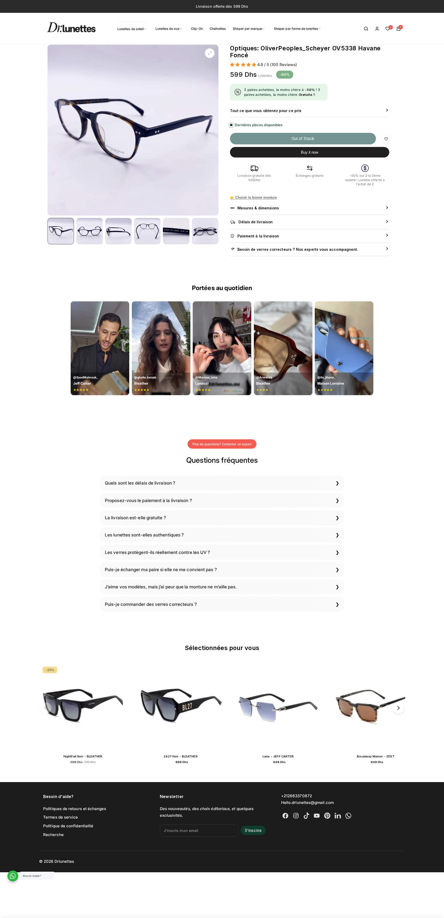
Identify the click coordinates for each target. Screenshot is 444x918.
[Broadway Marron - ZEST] (283, 707)
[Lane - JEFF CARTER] (185, 707)
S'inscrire (253, 830)
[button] (45, 708)
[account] (377, 28)
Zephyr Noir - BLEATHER (381, 756)
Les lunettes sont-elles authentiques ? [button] (144, 534)
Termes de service (60, 817)
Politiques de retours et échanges (74, 808)
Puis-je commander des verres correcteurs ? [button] (151, 604)
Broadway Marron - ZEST (283, 756)
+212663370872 (296, 795)
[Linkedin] (338, 815)
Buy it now (310, 152)
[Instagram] (296, 815)
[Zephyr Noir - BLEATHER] (381, 707)
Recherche (53, 834)
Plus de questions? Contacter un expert (222, 444)
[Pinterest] (327, 815)
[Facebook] (285, 815)
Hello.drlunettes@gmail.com (307, 802)
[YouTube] (316, 815)
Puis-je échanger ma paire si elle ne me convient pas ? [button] (161, 569)
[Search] (366, 28)
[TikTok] (306, 815)
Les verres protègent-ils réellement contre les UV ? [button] (157, 552)
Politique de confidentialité (68, 825)
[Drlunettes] (64, 28)
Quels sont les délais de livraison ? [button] (140, 483)
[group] (133, 130)
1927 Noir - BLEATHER (88, 756)
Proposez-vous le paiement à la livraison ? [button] (148, 500)
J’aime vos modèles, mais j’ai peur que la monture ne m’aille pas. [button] (171, 586)
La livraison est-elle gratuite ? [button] (135, 517)
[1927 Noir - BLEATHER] (88, 707)
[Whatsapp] (348, 815)
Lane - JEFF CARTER (185, 756)
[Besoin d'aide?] (12, 876)
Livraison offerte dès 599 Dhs (222, 6)
